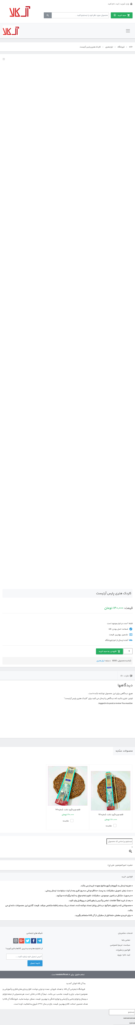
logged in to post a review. (109, 703)
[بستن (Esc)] (124, 1018)
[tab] (126, 675)
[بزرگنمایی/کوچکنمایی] (133, 1018)
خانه (130, 46)
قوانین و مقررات (123, 950)
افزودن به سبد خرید (107, 651)
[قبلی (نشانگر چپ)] (133, 1023)
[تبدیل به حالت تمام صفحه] (130, 1018)
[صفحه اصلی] (19, 11)
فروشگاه (120, 46)
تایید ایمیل (35, 963)
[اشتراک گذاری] (127, 1018)
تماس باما (126, 940)
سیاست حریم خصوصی (120, 945)
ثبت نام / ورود (123, 955)
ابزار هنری (109, 46)
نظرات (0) (124, 676)
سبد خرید (120, 15)
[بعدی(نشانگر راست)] (130, 1023)
